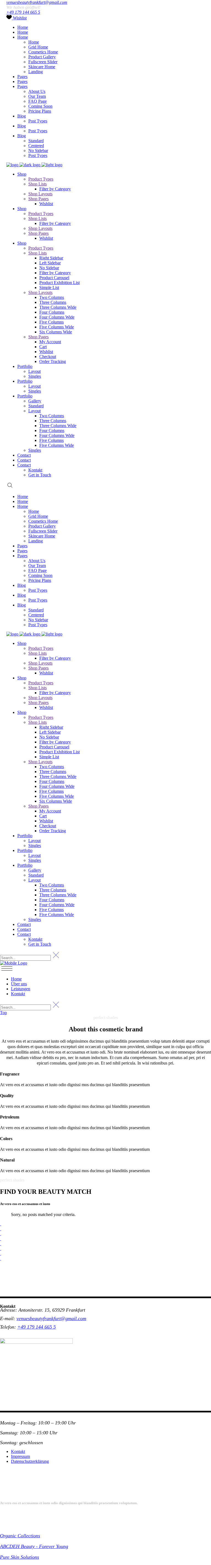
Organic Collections (20, 1535)
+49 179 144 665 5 (23, 12)
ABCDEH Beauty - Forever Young (34, 1546)
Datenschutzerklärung (30, 1461)
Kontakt (18, 1451)
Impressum (20, 1456)
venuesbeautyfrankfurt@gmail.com (36, 2)
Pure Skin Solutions (19, 1557)
